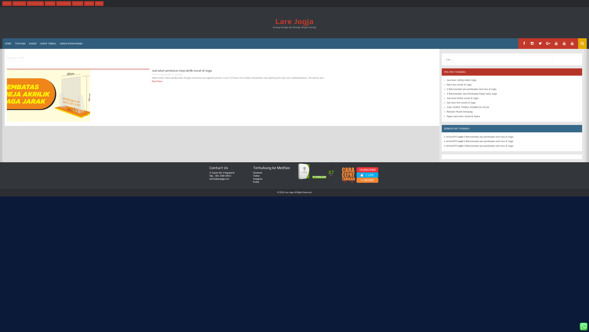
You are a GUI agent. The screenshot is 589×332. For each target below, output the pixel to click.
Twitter (256, 176)
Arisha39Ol (452, 137)
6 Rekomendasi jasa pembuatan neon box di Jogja (471, 89)
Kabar (33, 43)
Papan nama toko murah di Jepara (463, 116)
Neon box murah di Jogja (459, 85)
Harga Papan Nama (71, 43)
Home (8, 43)
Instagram (257, 179)
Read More (157, 81)
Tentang (20, 43)
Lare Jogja (294, 21)
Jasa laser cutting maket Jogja (461, 80)
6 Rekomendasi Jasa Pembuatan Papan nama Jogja (472, 94)
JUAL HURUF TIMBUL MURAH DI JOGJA (468, 107)
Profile (256, 182)
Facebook (257, 173)
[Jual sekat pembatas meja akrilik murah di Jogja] (48, 95)
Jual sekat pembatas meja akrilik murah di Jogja (182, 70)
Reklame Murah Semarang (460, 112)
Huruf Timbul (48, 43)
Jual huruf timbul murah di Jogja (462, 98)
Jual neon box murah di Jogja (461, 103)
